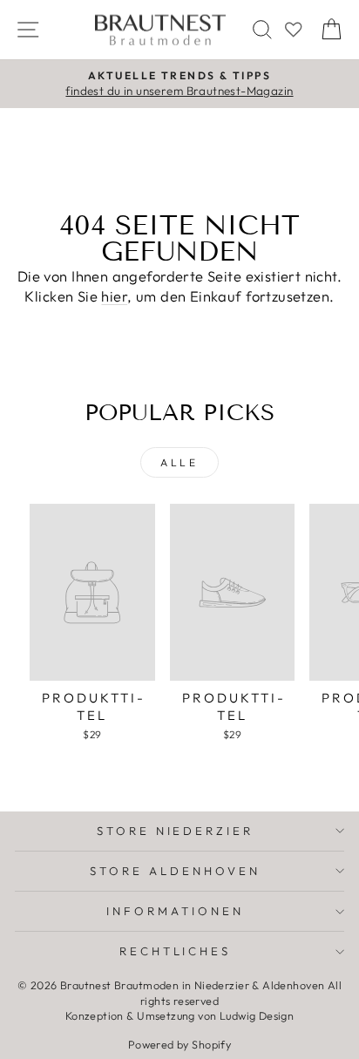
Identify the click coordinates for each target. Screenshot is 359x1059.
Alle (179, 462)
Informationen (175, 911)
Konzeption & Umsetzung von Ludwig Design (180, 1015)
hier (114, 296)
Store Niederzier (175, 831)
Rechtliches (175, 951)
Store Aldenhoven (175, 871)
